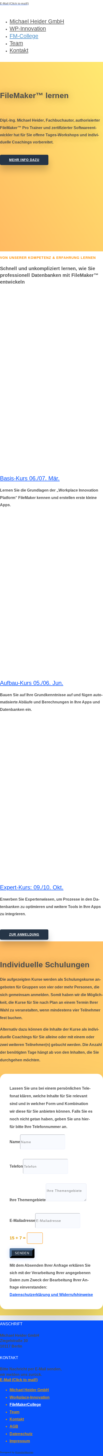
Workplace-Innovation (30, 1397)
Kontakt (19, 50)
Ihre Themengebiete (28, 1200)
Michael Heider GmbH (37, 21)
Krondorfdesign (24, 1452)
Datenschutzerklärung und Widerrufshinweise (51, 1295)
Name (15, 1142)
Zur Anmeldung (24, 934)
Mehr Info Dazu (24, 160)
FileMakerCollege (25, 1405)
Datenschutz (21, 1434)
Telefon (16, 1166)
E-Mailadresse (22, 1220)
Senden (22, 1253)
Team (16, 43)
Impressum (20, 1441)
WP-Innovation (28, 28)
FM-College (24, 36)
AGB (14, 1426)
